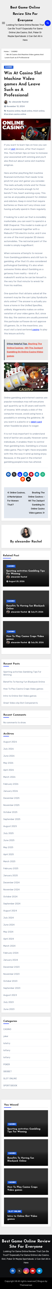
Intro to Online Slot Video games (19, 696)
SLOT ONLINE (10, 1078)
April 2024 (8, 939)
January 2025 (10, 875)
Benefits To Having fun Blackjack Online (24, 682)
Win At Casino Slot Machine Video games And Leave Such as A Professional (23, 84)
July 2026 (8, 749)
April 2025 (8, 854)
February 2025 (10, 868)
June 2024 (9, 925)
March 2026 (9, 777)
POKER (6, 1064)
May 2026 (8, 763)
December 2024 (11, 882)
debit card (36, 421)
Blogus (40, 1281)
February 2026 (11, 784)
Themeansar (26, 1285)
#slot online (38, 111)
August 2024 (10, 910)
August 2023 (10, 995)
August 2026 (10, 742)
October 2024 (10, 896)
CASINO (8, 67)
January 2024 (10, 960)
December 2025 (11, 798)
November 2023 (11, 974)
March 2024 (9, 946)
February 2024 (11, 953)
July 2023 (8, 1002)
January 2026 (10, 791)
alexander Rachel (20, 102)
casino (35, 329)
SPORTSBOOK (10, 1085)
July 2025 (8, 833)
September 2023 (11, 988)
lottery (6, 1050)
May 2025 (8, 847)
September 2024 (12, 903)
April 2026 (8, 770)
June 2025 (9, 840)
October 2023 (10, 981)
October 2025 (10, 812)
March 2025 (9, 861)
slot (13, 149)
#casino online (13, 111)
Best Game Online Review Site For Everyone (25, 14)
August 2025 (10, 826)
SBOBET (7, 1071)
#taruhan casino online (15, 114)
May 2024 (8, 932)
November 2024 (11, 889)
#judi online (26, 111)
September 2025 (11, 819)
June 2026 (9, 756)
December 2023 (11, 967)
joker (5, 1036)
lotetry (6, 1043)
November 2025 (11, 805)
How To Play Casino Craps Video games (23, 689)
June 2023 (9, 1009)
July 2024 (8, 917)
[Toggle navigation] (3, 23)
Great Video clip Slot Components (20, 703)
